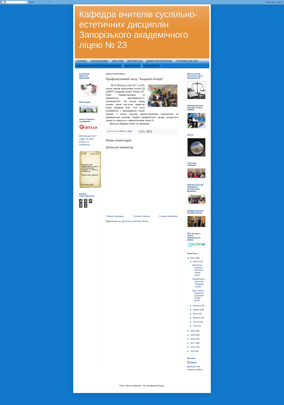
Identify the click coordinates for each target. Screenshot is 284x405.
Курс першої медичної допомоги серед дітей (198, 295)
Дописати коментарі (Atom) (135, 221)
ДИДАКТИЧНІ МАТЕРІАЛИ (159, 61)
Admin (193, 362)
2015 (193, 351)
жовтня (196, 261)
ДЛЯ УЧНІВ (117, 61)
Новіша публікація (115, 216)
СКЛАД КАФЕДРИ (99, 61)
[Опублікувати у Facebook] (148, 131)
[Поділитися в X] (145, 131)
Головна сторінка (141, 216)
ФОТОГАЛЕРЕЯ (151, 66)
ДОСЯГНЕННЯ (132, 66)
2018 (193, 339)
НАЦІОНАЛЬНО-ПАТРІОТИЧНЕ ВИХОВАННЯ (99, 66)
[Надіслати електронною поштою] (139, 131)
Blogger (160, 385)
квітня (196, 313)
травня (196, 309)
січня (195, 326)
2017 (193, 343)
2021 (193, 258)
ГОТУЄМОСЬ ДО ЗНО (187, 61)
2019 (193, 335)
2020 (193, 331)
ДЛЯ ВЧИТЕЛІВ (135, 61)
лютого (196, 322)
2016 (193, 347)
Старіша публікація (168, 216)
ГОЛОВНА (82, 61)
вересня (197, 305)
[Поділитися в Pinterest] (150, 131)
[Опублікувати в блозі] (142, 131)
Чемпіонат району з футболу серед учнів (197, 270)
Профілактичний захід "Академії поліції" (198, 283)
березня (197, 317)
